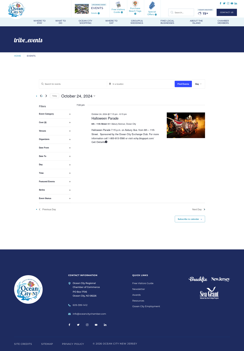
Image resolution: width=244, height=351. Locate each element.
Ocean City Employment (146, 306)
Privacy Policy (73, 344)
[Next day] (46, 96)
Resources (138, 300)
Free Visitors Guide (142, 283)
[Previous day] (40, 96)
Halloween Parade (104, 118)
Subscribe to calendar (188, 219)
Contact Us (227, 12)
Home (17, 55)
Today (54, 96)
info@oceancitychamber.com (89, 314)
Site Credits (23, 344)
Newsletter (138, 289)
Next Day (197, 209)
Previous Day (49, 209)
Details (94, 13)
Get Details (98, 142)
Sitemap (47, 344)
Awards (136, 295)
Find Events (183, 83)
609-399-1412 (80, 305)
